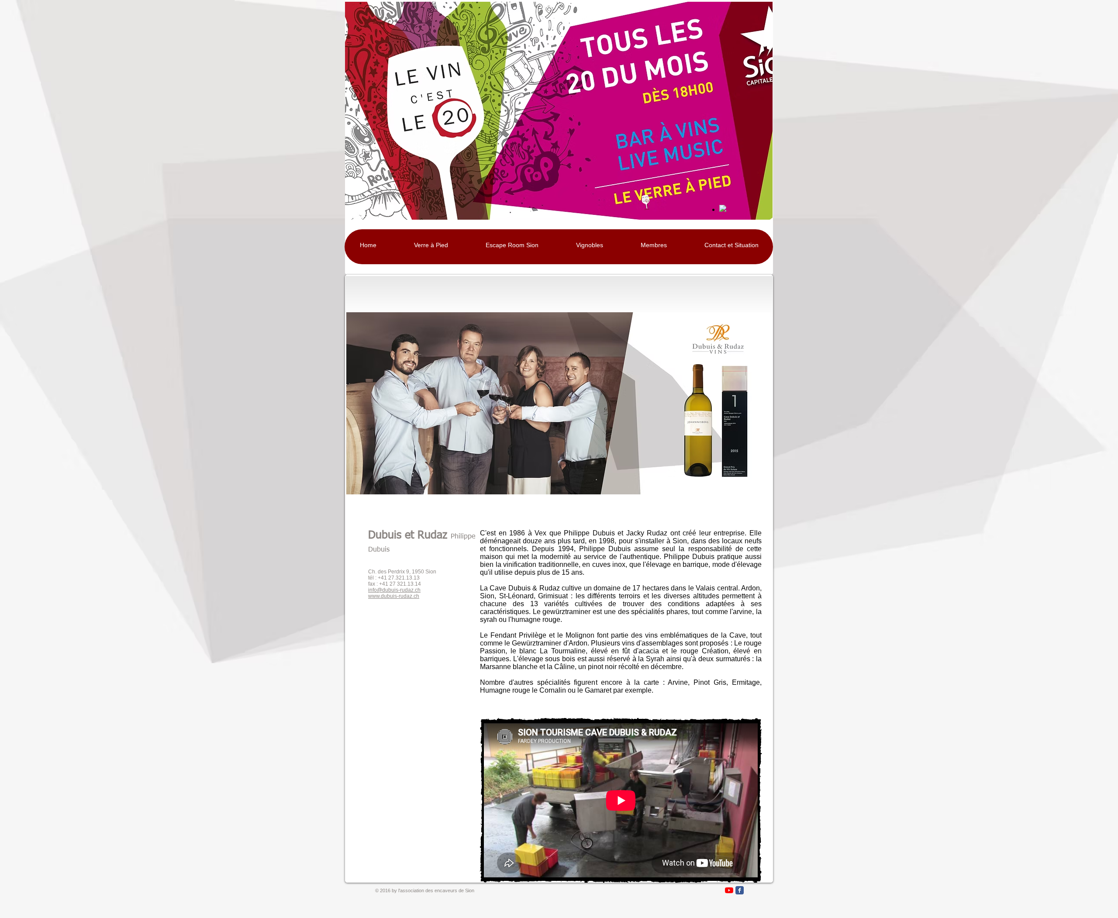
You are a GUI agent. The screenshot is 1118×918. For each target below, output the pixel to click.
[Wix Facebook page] (739, 890)
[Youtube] (729, 890)
